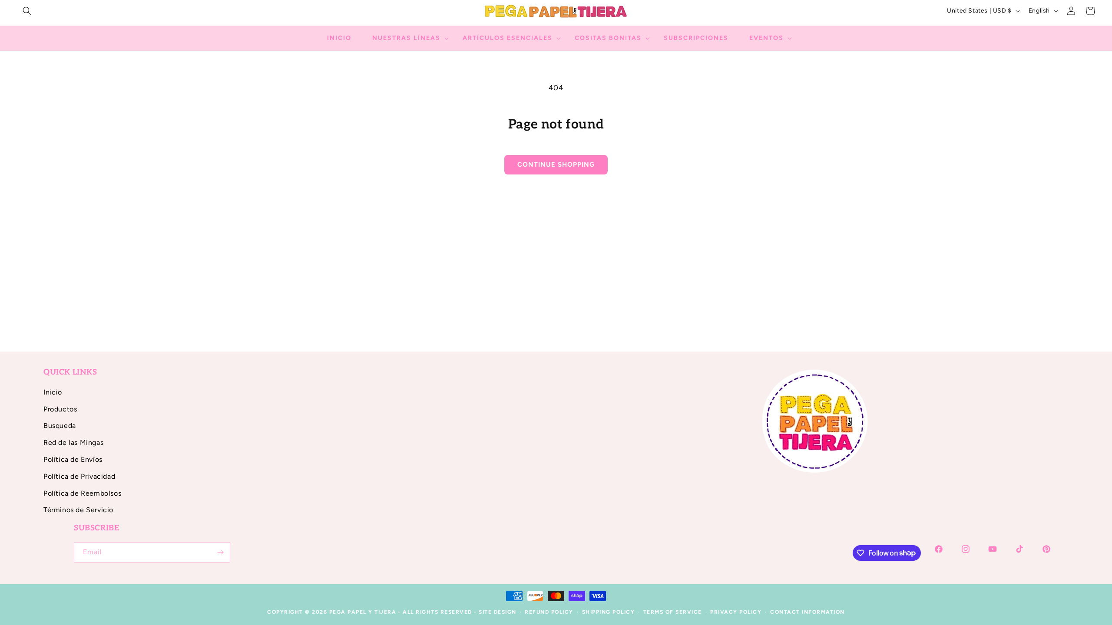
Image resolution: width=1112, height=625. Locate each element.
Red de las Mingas (73, 442)
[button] (26, 10)
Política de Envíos (73, 459)
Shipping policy (608, 612)
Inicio (52, 392)
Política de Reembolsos (82, 493)
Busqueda (59, 425)
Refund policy (549, 612)
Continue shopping (556, 164)
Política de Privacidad (79, 476)
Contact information (807, 612)
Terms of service (672, 612)
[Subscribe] (220, 552)
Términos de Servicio (78, 510)
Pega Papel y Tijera (363, 612)
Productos (60, 409)
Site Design (497, 612)
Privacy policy (735, 612)
